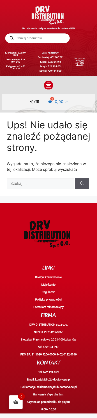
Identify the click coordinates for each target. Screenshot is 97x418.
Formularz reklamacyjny (48, 307)
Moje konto (48, 284)
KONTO (34, 101)
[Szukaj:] (41, 183)
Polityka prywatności (48, 299)
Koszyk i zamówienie (48, 277)
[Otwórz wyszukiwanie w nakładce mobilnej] (37, 38)
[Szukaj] (82, 183)
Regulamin (48, 292)
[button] (48, 85)
